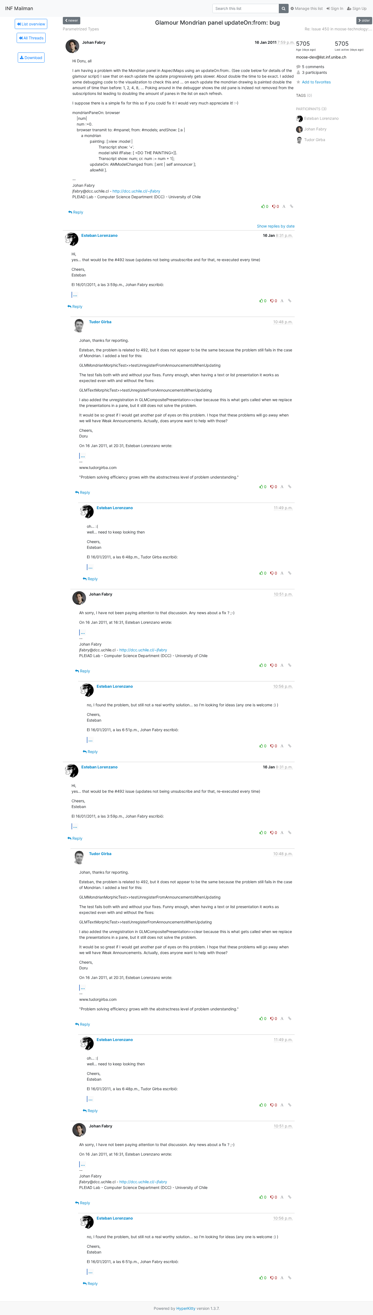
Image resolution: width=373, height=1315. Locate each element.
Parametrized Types (81, 29)
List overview (32, 24)
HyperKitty (186, 1308)
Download (32, 57)
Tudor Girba (100, 321)
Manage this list (308, 8)
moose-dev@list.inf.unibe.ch (321, 57)
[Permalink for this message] (292, 206)
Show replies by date (276, 226)
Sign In (336, 8)
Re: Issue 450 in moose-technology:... (338, 29)
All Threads (32, 38)
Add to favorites (316, 82)
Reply (77, 212)
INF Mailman (19, 8)
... (75, 294)
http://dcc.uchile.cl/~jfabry (136, 191)
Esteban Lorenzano (99, 235)
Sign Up (359, 8)
